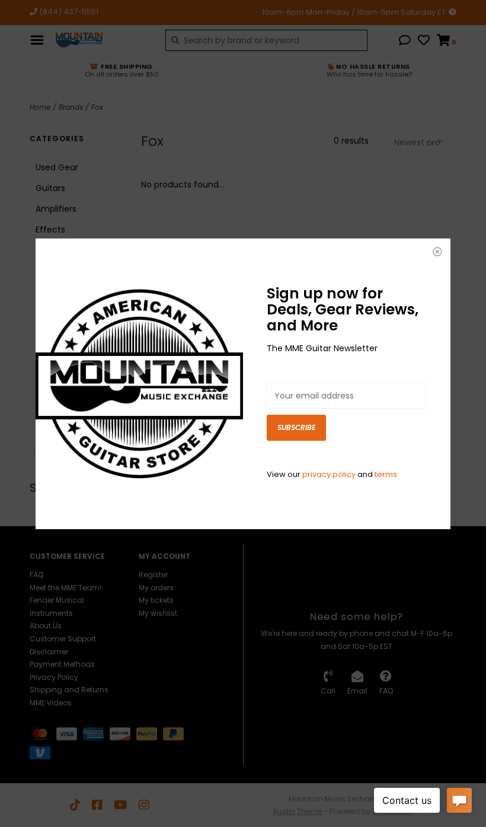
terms (386, 474)
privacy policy (329, 474)
